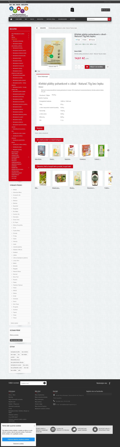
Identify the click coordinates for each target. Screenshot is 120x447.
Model (76, 51)
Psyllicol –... (98, 159)
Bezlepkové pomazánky (18, 101)
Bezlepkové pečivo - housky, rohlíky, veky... (19, 88)
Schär (14, 296)
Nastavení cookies (18, 443)
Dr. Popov (15, 222)
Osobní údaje (38, 404)
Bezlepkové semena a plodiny (20, 104)
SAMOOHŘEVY (15, 174)
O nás (10, 408)
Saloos (15, 293)
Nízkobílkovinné (15, 360)
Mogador (15, 269)
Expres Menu (16, 230)
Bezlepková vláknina (18, 122)
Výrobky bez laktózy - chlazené (17, 137)
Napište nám (107, 2)
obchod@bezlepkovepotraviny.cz (68, 404)
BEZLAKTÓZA (15, 152)
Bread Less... (56, 188)
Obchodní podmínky (14, 406)
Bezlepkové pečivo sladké (19, 91)
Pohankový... (83, 159)
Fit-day (15, 236)
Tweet (78, 40)
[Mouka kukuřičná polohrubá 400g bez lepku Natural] (77, 178)
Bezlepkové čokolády (18, 41)
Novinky (11, 397)
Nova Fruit (15, 277)
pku (19, 370)
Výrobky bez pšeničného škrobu (18, 141)
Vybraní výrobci (16, 185)
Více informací (43, 76)
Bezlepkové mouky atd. (18, 65)
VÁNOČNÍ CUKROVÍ (16, 164)
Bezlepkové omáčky (17, 77)
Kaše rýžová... (38, 159)
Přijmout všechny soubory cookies (18, 439)
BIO (12, 35)
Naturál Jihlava (17, 271)
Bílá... (36, 188)
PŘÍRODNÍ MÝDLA (16, 162)
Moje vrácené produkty (41, 397)
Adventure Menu (17, 192)
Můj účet (37, 391)
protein (13, 357)
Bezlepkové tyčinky (17, 119)
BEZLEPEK (14, 39)
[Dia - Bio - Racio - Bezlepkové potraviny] (25, 10)
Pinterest (92, 40)
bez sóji (26, 367)
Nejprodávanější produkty (16, 399)
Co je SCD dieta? (13, 417)
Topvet (15, 312)
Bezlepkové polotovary (18, 96)
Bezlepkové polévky (17, 99)
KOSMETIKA (15, 167)
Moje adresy (38, 401)
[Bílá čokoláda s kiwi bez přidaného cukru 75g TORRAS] (43, 178)
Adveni (15, 189)
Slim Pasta (16, 304)
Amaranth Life (16, 195)
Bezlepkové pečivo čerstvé (19, 80)
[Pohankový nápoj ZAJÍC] (86, 150)
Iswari (14, 244)
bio (19, 354)
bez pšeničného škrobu (17, 362)
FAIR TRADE (15, 153)
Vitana (14, 318)
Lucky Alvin (16, 260)
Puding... (107, 188)
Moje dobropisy (39, 399)
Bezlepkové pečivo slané (19, 94)
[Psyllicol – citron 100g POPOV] (101, 150)
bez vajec (13, 354)
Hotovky (15, 241)
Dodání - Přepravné (14, 404)
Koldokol (15, 252)
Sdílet (85, 40)
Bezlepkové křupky (17, 60)
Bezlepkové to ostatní (18, 117)
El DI (14, 228)
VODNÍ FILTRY (15, 155)
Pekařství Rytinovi (18, 285)
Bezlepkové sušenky (18, 112)
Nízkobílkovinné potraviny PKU (18, 130)
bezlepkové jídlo (15, 352)
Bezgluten (15, 209)
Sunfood (15, 309)
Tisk (39, 71)
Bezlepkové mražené (18, 63)
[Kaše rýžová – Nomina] (41, 150)
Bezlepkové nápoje (17, 68)
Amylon (15, 198)
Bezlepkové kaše (17, 58)
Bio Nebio (15, 211)
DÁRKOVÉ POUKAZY (17, 173)
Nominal (15, 274)
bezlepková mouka (16, 365)
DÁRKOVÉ (14, 166)
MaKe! (15, 263)
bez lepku (24, 354)
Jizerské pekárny (17, 247)
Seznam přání (15, 330)
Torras (14, 315)
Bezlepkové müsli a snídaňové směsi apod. (17, 72)
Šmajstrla (15, 307)
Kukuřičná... (68, 159)
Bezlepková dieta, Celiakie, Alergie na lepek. (19, 411)
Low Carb (14, 178)
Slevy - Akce (12, 395)
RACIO (13, 37)
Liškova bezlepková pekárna (20, 258)
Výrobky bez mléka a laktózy (19, 144)
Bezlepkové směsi (17, 106)
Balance (15, 200)
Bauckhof (15, 206)
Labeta (15, 255)
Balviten (15, 203)
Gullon (14, 239)
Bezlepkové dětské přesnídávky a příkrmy (17, 45)
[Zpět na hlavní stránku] (36, 28)
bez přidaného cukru (16, 367)
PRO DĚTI (14, 160)
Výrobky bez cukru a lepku (19, 133)
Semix (14, 301)
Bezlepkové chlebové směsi (19, 53)
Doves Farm (16, 219)
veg (18, 357)
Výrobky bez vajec (17, 147)
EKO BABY (14, 159)
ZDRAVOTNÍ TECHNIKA (17, 169)
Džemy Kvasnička (17, 225)
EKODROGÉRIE (15, 157)
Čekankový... (91, 188)
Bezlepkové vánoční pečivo (19, 50)
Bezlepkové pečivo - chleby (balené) (19, 84)
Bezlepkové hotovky (17, 48)
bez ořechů (25, 352)
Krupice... (52, 159)
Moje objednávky (39, 395)
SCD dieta (14, 176)
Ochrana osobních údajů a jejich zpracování (17, 420)
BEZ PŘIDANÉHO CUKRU (18, 33)
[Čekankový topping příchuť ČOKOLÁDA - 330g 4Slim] (95, 178)
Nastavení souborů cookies (42, 408)
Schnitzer (15, 298)
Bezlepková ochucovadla (19, 75)
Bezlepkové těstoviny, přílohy (20, 114)
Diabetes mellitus (13, 415)
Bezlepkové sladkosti (18, 109)
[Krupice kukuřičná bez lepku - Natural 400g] (56, 150)
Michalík (15, 266)
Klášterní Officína (17, 249)
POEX (14, 288)
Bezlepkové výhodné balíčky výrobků (19, 126)
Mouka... (72, 188)
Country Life (16, 214)
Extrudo (15, 233)
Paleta (14, 282)
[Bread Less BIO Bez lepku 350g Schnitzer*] (60, 178)
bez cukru (25, 365)
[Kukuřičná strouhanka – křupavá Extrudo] (71, 150)
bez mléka (13, 370)
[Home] (11, 19)
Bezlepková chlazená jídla (19, 55)
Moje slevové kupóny (40, 406)
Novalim (15, 279)
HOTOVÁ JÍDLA (15, 171)
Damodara (15, 217)
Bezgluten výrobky (17, 149)
